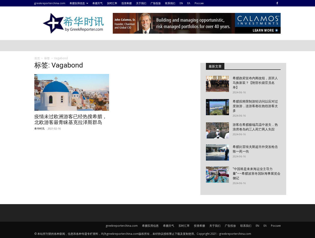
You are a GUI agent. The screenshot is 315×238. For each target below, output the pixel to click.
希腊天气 (97, 3)
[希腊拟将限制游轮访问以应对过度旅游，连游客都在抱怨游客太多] (217, 107)
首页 (37, 58)
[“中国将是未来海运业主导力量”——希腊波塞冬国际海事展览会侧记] (217, 175)
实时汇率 (112, 3)
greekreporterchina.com (49, 3)
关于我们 (141, 3)
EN (181, 3)
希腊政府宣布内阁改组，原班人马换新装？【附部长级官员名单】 (255, 82)
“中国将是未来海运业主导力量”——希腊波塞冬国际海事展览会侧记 (256, 173)
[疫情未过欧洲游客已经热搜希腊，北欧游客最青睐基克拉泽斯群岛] (71, 92)
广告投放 (156, 3)
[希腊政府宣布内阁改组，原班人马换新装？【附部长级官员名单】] (217, 84)
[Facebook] (277, 3)
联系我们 (170, 3)
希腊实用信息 (77, 3)
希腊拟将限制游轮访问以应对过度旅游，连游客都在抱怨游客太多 (255, 106)
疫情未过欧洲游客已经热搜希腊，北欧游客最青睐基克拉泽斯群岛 (70, 119)
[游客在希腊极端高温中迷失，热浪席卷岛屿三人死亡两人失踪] (217, 130)
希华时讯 (39, 128)
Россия (199, 3)
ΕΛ (188, 3)
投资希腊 (127, 3)
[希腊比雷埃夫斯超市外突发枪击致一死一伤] (217, 152)
